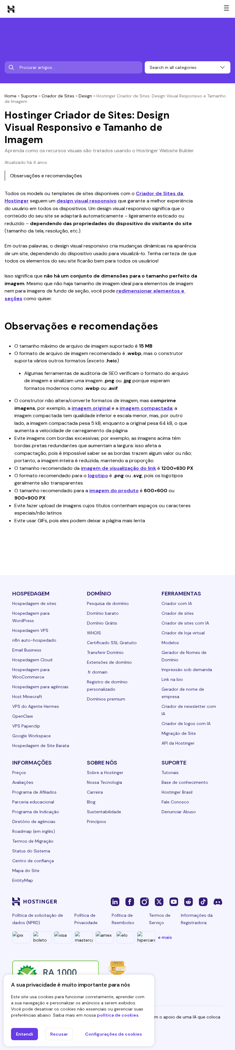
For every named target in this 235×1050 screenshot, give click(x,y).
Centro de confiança (33, 860)
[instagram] (144, 901)
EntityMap (22, 880)
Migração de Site (179, 733)
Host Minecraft (27, 696)
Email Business (26, 650)
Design (85, 96)
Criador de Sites (58, 96)
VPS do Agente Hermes (35, 706)
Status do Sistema (31, 851)
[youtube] (174, 901)
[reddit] (188, 901)
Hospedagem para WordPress (31, 616)
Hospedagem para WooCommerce (31, 673)
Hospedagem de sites (34, 603)
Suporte (29, 96)
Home (11, 96)
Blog (91, 802)
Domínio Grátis (102, 623)
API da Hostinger (178, 743)
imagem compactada (146, 408)
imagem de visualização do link (118, 468)
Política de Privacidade (86, 918)
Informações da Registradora (197, 918)
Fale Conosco (175, 802)
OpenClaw (22, 716)
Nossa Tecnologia (104, 782)
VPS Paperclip (26, 726)
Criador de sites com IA (185, 623)
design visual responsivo (87, 201)
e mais (165, 937)
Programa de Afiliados (34, 792)
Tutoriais (170, 772)
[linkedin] (115, 901)
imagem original (91, 408)
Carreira (95, 792)
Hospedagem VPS (30, 630)
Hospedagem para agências (40, 686)
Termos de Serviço (159, 918)
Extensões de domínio (109, 662)
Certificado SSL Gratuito (112, 642)
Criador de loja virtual (183, 633)
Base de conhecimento (185, 782)
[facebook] (130, 901)
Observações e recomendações (46, 175)
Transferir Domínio (105, 652)
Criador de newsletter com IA (189, 710)
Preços (19, 772)
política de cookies (118, 1015)
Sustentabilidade (104, 811)
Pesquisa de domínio (108, 603)
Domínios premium (106, 699)
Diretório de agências (33, 821)
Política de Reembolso (123, 918)
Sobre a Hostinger (105, 772)
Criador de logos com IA (186, 723)
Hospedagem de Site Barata (40, 745)
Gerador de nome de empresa (183, 692)
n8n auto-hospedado (34, 640)
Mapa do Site (25, 870)
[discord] (218, 901)
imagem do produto (114, 490)
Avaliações (22, 782)
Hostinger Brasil (177, 792)
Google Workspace (31, 735)
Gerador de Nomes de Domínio (184, 656)
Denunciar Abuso (179, 811)
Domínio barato (103, 613)
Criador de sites (178, 613)
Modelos (170, 642)
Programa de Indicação (35, 811)
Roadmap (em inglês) (33, 831)
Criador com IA (177, 603)
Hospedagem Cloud (32, 660)
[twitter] (159, 901)
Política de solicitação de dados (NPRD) (37, 918)
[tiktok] (203, 901)
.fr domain (97, 672)
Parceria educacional (33, 802)
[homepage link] (11, 9)
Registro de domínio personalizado (107, 685)
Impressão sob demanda (187, 669)
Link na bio (172, 679)
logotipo (98, 475)
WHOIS (94, 633)
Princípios (96, 821)
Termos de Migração (33, 841)
